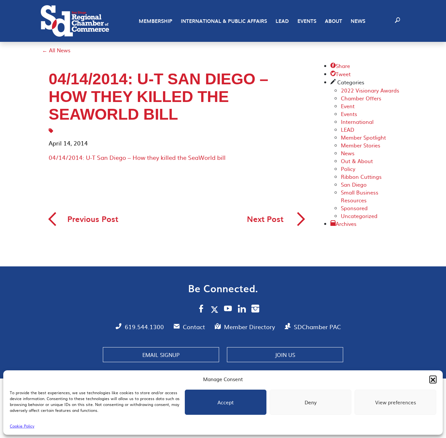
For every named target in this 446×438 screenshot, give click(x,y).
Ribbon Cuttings (361, 176)
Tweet (340, 74)
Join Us (285, 355)
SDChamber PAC (317, 326)
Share (340, 66)
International (357, 122)
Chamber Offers (361, 98)
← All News (56, 50)
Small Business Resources (359, 196)
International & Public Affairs (224, 21)
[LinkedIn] (242, 309)
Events (306, 21)
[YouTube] (228, 309)
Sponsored (354, 208)
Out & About (357, 161)
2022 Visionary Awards (370, 90)
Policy (348, 169)
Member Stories (360, 145)
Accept (225, 402)
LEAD (282, 21)
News (358, 21)
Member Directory (250, 326)
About (333, 21)
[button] (433, 379)
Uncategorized (359, 216)
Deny (311, 402)
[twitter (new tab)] (216, 309)
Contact (195, 326)
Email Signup (161, 355)
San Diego (354, 184)
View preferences (395, 402)
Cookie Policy (22, 426)
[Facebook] (201, 309)
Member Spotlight (363, 137)
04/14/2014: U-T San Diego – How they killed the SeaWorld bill (137, 157)
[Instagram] (255, 309)
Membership (155, 21)
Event (348, 106)
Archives (346, 223)
